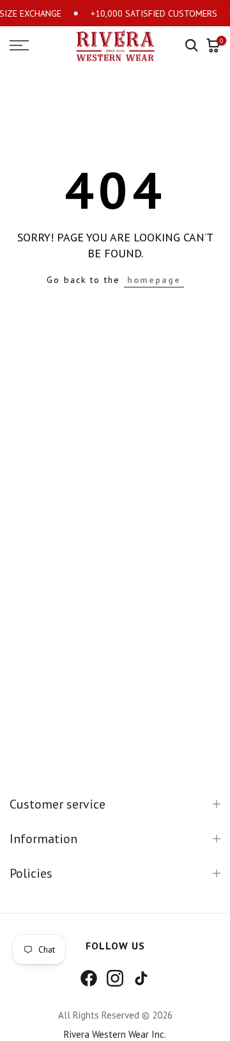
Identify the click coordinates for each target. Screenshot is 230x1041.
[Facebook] (88, 978)
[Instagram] (115, 978)
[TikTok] (141, 978)
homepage (154, 280)
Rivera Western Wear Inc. (115, 1034)
